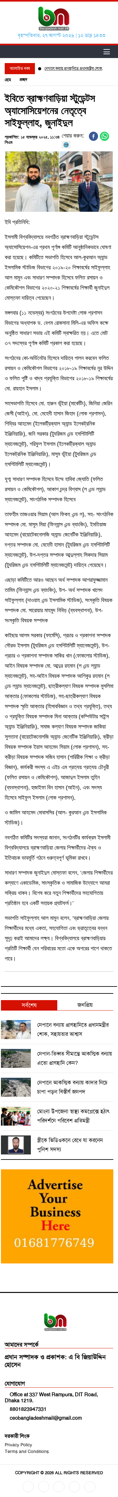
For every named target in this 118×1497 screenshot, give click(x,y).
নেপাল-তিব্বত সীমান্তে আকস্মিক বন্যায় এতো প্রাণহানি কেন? (74, 1058)
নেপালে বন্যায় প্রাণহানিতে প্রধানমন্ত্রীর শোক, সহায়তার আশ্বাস (73, 1029)
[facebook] (93, 136)
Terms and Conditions (27, 1451)
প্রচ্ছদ (23, 79)
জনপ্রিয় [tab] (85, 1005)
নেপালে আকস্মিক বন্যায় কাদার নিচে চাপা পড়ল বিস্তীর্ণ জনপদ (72, 1087)
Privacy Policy (18, 1445)
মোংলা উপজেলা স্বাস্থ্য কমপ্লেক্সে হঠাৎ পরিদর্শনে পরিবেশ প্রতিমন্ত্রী (73, 1116)
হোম (8, 79)
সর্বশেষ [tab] (29, 1005)
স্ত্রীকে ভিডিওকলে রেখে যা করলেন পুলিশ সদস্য (70, 1145)
